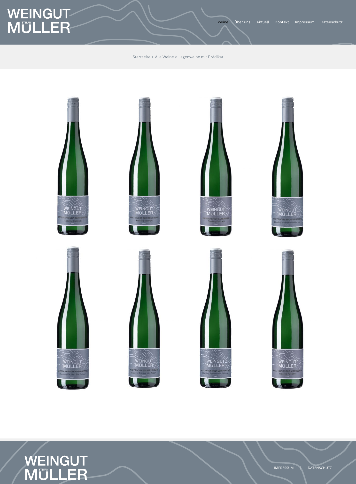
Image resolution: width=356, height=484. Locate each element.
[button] (345, 7)
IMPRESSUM (284, 467)
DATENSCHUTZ (320, 467)
